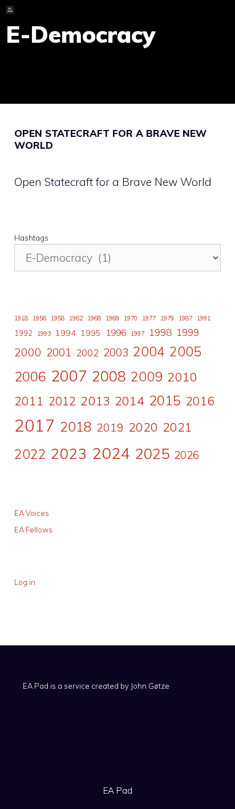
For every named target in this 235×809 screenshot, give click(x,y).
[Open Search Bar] (183, 10)
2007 (69, 375)
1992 (23, 333)
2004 (149, 351)
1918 (21, 318)
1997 (137, 334)
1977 (149, 318)
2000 (28, 352)
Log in (24, 582)
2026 (186, 455)
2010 (182, 377)
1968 (94, 318)
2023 (69, 453)
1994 (65, 333)
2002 (87, 353)
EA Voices (31, 513)
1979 (167, 318)
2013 (95, 401)
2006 (30, 376)
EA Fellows (33, 529)
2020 (143, 426)
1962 (76, 318)
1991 (203, 318)
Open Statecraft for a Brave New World (110, 139)
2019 (110, 427)
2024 (111, 453)
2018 (76, 426)
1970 (130, 318)
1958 (57, 318)
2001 (58, 352)
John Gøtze (150, 685)
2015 (165, 400)
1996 (116, 332)
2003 (115, 352)
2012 (62, 401)
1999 (187, 332)
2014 (129, 400)
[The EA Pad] (10, 10)
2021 (177, 426)
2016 (200, 400)
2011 (29, 400)
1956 (39, 318)
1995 (90, 333)
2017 (34, 425)
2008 (109, 376)
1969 (112, 318)
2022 (30, 454)
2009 (147, 376)
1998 (160, 332)
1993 (44, 334)
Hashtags (31, 237)
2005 (185, 351)
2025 (152, 453)
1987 (185, 318)
